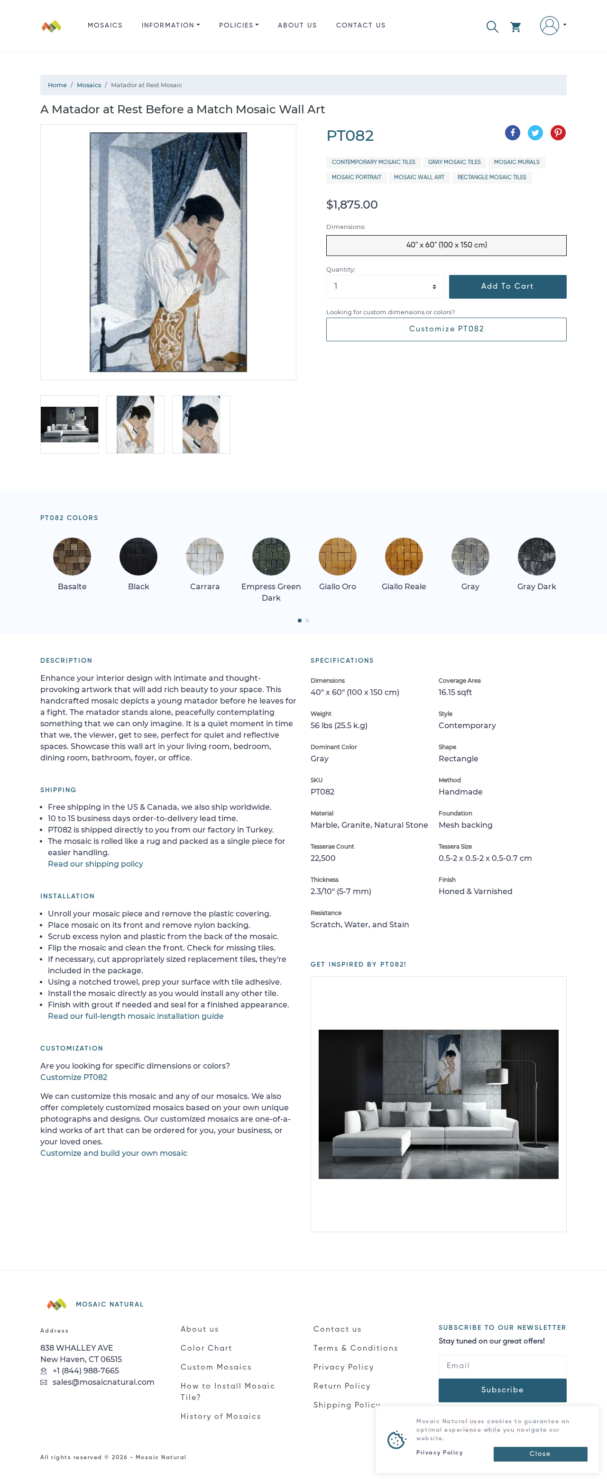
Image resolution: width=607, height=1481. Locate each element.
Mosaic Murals (517, 162)
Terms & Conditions (355, 1349)
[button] (492, 26)
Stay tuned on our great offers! (492, 1341)
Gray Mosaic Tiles (454, 162)
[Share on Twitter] (535, 132)
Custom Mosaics (216, 1367)
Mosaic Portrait (356, 178)
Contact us (361, 25)
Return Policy (342, 1386)
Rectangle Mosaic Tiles (492, 178)
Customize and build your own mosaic (113, 1153)
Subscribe (502, 1390)
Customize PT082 (446, 329)
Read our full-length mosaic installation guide (136, 1016)
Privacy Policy (343, 1367)
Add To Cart (507, 287)
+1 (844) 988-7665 (85, 1370)
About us (297, 25)
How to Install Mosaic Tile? (228, 1392)
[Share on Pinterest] (558, 132)
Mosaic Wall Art (419, 178)
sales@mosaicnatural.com (103, 1382)
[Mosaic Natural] (51, 33)
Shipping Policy (347, 1405)
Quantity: (340, 269)
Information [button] (168, 25)
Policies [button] (236, 25)
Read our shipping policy (95, 863)
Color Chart (206, 1349)
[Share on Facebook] (512, 132)
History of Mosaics (221, 1417)
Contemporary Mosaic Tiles (373, 162)
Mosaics (105, 25)
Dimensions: (345, 226)
